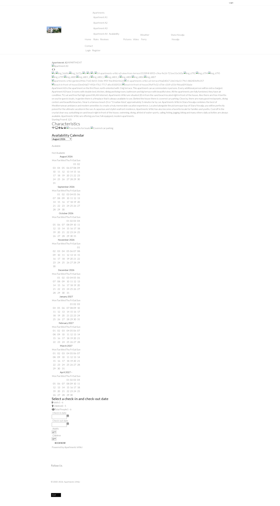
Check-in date (59, 412)
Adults (55, 428)
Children (56, 435)
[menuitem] (88, 39)
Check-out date (60, 420)
